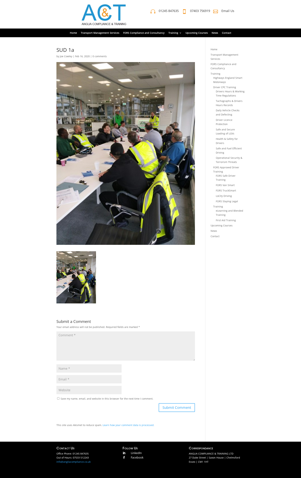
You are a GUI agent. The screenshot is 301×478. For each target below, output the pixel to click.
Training (173, 33)
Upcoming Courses (197, 33)
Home (73, 33)
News (215, 33)
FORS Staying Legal (227, 201)
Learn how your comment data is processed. (128, 425)
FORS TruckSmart (226, 190)
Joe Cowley (66, 56)
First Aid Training (226, 220)
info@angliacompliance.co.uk (73, 461)
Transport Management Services (100, 33)
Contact (226, 33)
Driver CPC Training (224, 87)
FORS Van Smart (225, 185)
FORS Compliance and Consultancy (144, 33)
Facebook (137, 457)
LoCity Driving (224, 196)
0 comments (99, 56)
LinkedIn (136, 453)
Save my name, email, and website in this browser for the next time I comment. (107, 398)
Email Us (227, 11)
